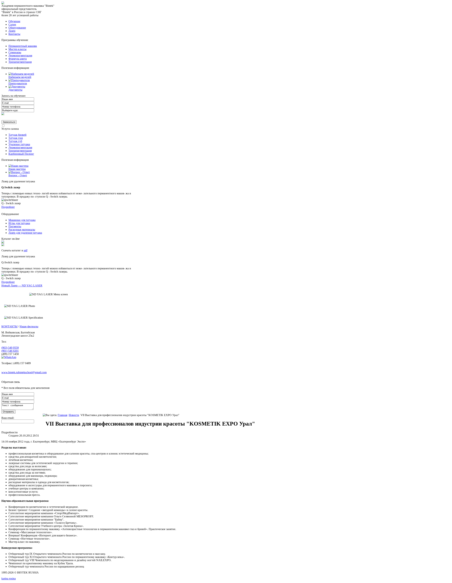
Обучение (14, 21)
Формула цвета (17, 58)
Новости (74, 415)
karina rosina (8, 578)
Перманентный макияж (22, 45)
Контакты (14, 33)
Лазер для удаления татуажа (25, 232)
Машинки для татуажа (21, 220)
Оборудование (17, 27)
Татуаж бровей (17, 134)
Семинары (14, 52)
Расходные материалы (21, 229)
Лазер (11, 30)
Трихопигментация (20, 61)
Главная (62, 415)
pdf (25, 250)
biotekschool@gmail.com (32, 372)
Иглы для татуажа (19, 223)
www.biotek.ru (9, 372)
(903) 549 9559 (10, 347)
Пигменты (14, 226)
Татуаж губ (15, 141)
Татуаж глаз (15, 137)
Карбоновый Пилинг (21, 153)
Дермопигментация (20, 55)
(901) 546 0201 (10, 350)
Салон (12, 24)
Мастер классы (17, 49)
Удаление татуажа (19, 144)
